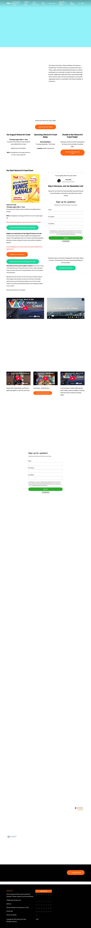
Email (50, 209)
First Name (51, 216)
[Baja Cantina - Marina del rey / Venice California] (28, 823)
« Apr (37, 919)
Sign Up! (66, 238)
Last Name (51, 223)
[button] (15, 29)
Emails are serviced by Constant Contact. (68, 234)
